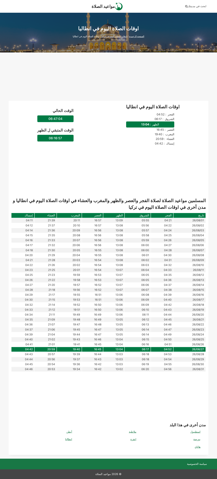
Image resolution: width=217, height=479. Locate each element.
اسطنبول (195, 431)
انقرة (133, 439)
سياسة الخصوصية (197, 463)
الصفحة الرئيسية (136, 36)
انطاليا (68, 439)
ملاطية (132, 431)
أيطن (69, 431)
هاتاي (197, 446)
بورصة (196, 439)
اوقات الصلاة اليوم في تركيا (114, 36)
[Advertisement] (108, 78)
